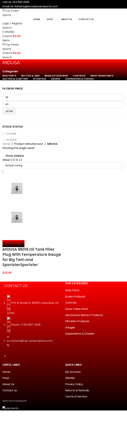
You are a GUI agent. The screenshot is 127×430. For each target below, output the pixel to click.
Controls (70, 303)
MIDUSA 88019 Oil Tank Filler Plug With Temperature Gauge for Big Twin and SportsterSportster (31, 257)
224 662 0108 (20, 2)
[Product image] (16, 217)
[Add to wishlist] (24, 236)
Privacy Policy (74, 384)
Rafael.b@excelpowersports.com (36, 6)
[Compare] (6, 236)
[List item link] (32, 323)
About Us (8, 384)
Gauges (70, 327)
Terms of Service (76, 396)
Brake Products (75, 296)
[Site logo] (14, 13)
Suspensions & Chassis (79, 334)
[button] (13, 243)
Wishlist (70, 378)
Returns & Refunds (77, 390)
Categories (10, 71)
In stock (11, 140)
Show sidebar (15, 155)
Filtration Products (77, 321)
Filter (9, 111)
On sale (11, 134)
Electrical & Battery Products (84, 315)
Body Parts (72, 290)
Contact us (9, 390)
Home (6, 144)
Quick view (15, 236)
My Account (73, 372)
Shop (5, 378)
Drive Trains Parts (76, 309)
